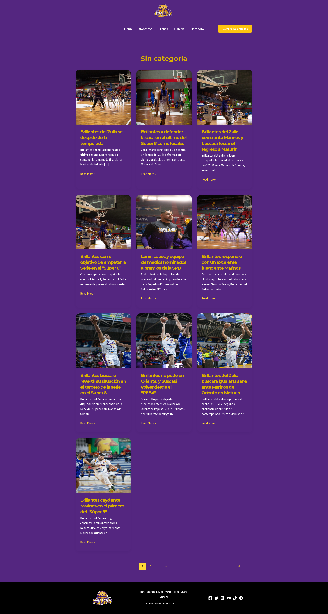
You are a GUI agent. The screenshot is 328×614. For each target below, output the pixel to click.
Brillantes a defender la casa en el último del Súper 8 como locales (163, 137)
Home (128, 29)
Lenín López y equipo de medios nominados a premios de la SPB (163, 262)
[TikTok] (235, 598)
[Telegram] (241, 598)
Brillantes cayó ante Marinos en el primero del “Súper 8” (102, 505)
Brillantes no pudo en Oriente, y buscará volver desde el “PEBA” (162, 384)
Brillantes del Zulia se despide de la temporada (101, 137)
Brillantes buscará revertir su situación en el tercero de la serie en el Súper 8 (103, 384)
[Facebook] (210, 598)
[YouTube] (229, 598)
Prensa (163, 29)
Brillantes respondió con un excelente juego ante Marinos (222, 262)
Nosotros (145, 29)
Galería (179, 29)
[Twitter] (216, 598)
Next (243, 566)
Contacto (197, 29)
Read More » (87, 173)
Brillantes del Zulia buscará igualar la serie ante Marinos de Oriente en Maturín (224, 384)
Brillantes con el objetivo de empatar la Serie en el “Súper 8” (103, 262)
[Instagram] (223, 598)
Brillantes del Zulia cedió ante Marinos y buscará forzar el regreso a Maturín (222, 140)
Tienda (175, 591)
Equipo (159, 591)
